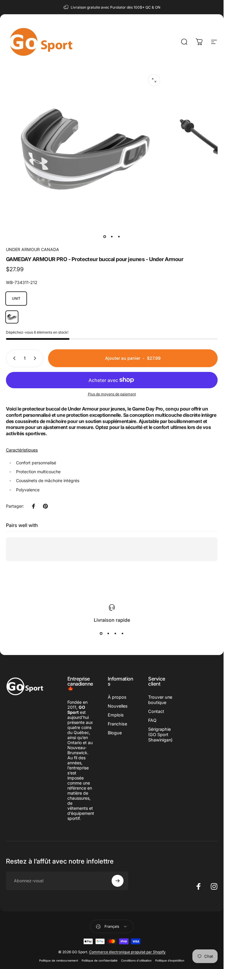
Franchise (117, 723)
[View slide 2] (108, 633)
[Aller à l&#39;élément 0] (104, 236)
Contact (156, 711)
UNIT (16, 298)
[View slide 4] (122, 633)
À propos (117, 697)
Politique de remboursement (58, 960)
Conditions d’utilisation (136, 960)
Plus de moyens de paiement (112, 394)
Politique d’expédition (169, 960)
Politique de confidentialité (100, 960)
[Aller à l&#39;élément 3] (119, 236)
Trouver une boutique (160, 700)
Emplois (116, 714)
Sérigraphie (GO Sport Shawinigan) (160, 734)
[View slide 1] (101, 633)
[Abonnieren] (118, 881)
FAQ (152, 720)
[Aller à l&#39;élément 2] (111, 236)
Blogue (115, 732)
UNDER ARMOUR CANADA (32, 249)
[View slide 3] (115, 633)
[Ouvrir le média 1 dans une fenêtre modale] (154, 80)
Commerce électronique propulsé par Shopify (127, 952)
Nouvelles (118, 705)
